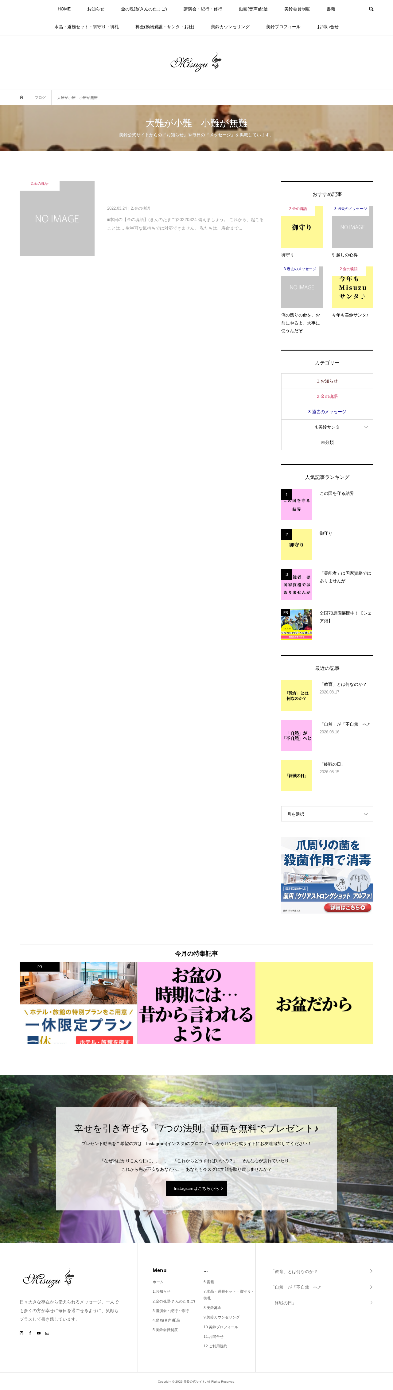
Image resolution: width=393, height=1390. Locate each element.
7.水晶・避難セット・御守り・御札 (229, 1294)
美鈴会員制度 (297, 8)
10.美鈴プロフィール (221, 1327)
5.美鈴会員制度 (165, 1330)
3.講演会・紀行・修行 (171, 1311)
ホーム (158, 1282)
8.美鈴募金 (212, 1308)
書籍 (331, 8)
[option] (79, 1003)
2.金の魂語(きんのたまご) (174, 1301)
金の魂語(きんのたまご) (144, 8)
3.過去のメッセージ (327, 411)
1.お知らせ (327, 381)
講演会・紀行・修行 (203, 8)
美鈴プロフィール (283, 26)
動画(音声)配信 (253, 8)
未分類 (327, 442)
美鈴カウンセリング (230, 26)
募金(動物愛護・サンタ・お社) (164, 26)
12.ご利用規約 (215, 1346)
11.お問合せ (214, 1336)
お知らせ (95, 8)
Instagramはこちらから (196, 1188)
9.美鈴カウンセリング (222, 1317)
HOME (64, 8)
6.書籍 (209, 1282)
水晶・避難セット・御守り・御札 (86, 26)
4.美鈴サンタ (327, 427)
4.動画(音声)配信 (166, 1320)
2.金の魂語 (327, 396)
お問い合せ (328, 26)
